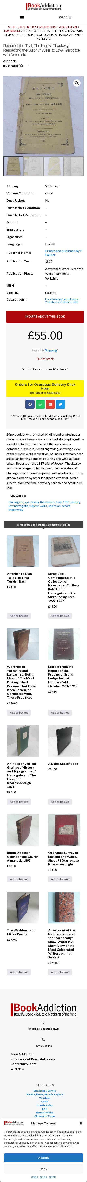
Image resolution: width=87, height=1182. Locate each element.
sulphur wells (38, 506)
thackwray (15, 509)
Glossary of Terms (44, 1116)
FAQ (44, 1108)
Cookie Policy (45, 1105)
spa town (54, 506)
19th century (71, 502)
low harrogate (18, 506)
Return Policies (44, 1112)
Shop (11, 27)
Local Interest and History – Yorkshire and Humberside (62, 300)
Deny (43, 1169)
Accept (43, 1158)
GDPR (34, 1177)
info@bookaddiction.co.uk (43, 1028)
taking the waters (43, 502)
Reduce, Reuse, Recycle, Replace (45, 1094)
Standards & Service (45, 1090)
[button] (81, 1123)
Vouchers (44, 1097)
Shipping (51, 350)
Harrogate (15, 502)
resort (66, 506)
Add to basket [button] (19, 615)
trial (59, 502)
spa (26, 502)
